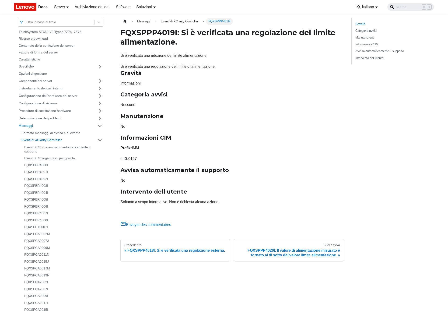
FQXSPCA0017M (37, 268)
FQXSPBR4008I (36, 220)
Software (123, 7)
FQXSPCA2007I (36, 289)
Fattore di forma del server (38, 52)
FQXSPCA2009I (36, 296)
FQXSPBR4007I (36, 213)
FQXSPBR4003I (36, 186)
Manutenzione (364, 37)
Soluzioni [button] (144, 7)
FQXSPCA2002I (36, 282)
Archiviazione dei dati (92, 7)
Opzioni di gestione (33, 74)
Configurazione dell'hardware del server (48, 96)
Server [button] (59, 7)
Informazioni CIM (366, 44)
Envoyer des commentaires (148, 225)
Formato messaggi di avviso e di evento (50, 133)
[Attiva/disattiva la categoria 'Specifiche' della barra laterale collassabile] (100, 67)
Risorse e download (33, 39)
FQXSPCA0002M (37, 234)
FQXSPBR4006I (36, 206)
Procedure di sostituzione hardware (45, 111)
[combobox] (25, 22)
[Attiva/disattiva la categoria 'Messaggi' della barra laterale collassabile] (100, 126)
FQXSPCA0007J (36, 241)
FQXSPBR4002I (36, 179)
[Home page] (124, 21)
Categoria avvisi (366, 30)
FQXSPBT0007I (36, 227)
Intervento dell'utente (369, 58)
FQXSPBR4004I (36, 192)
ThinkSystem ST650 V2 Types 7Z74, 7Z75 (50, 32)
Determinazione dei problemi (40, 118)
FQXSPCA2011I (36, 303)
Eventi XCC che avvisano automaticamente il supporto (57, 149)
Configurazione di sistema (38, 103)
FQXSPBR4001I (36, 172)
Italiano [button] (368, 7)
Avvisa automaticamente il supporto (379, 51)
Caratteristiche (29, 59)
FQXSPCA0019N (36, 275)
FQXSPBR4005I (36, 199)
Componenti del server (35, 81)
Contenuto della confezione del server (47, 45)
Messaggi (26, 125)
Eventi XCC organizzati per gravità (49, 158)
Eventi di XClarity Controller (41, 140)
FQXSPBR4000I (36, 165)
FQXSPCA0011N (36, 255)
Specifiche (26, 66)
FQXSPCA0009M (37, 248)
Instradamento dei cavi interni (40, 88)
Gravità (360, 24)
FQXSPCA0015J (36, 261)
